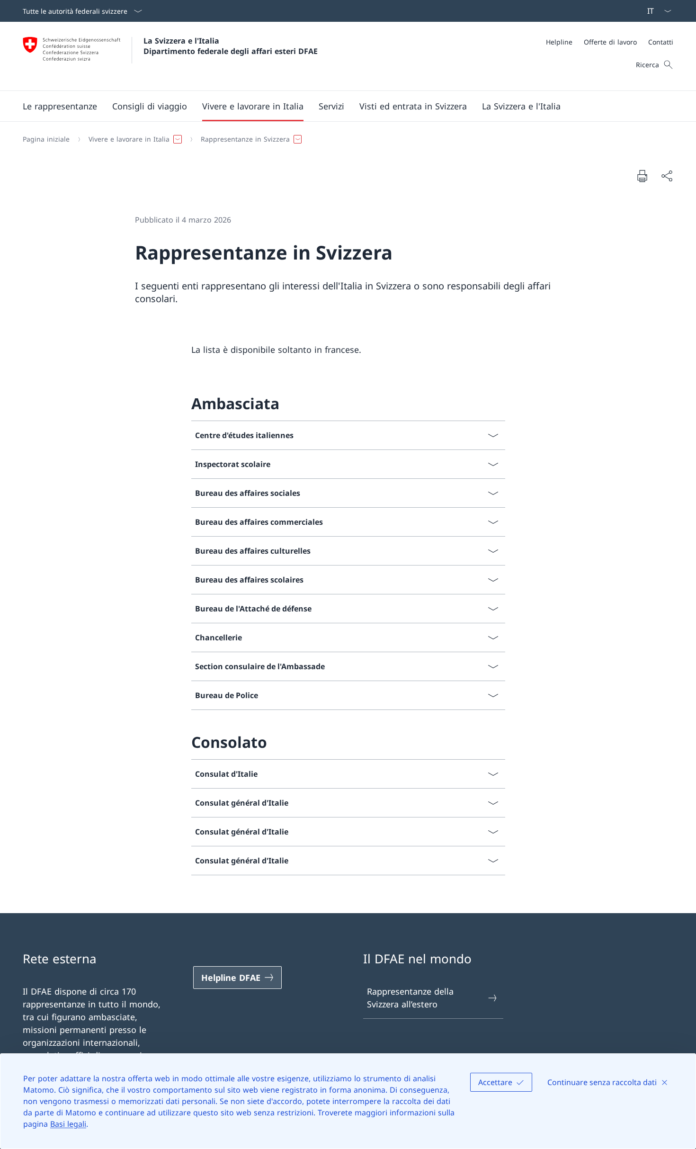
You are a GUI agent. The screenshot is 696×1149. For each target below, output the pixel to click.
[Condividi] (666, 176)
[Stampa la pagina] (642, 175)
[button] (60, 106)
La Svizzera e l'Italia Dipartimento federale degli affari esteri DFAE (230, 46)
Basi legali (68, 1124)
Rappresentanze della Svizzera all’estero (410, 998)
